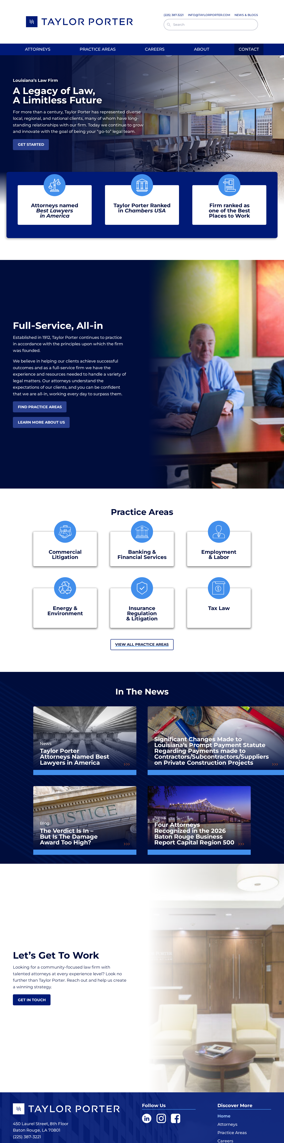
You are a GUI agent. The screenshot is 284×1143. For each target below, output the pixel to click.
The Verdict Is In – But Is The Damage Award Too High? (69, 836)
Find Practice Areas (40, 407)
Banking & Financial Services (142, 554)
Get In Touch (32, 1000)
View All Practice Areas (142, 644)
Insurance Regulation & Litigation (142, 613)
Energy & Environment (65, 611)
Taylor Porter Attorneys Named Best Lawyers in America (74, 756)
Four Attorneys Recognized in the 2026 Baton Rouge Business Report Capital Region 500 (194, 833)
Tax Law (219, 608)
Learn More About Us (41, 422)
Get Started (31, 144)
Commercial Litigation (65, 554)
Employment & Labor (218, 554)
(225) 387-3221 (27, 1136)
